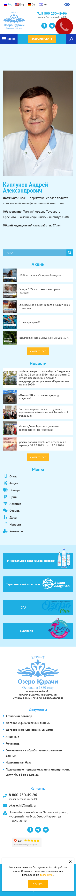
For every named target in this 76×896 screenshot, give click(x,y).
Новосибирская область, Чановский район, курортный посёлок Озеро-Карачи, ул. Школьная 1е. (38, 816)
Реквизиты (13, 743)
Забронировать (42, 39)
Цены (13, 497)
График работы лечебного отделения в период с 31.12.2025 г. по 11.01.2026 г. (42, 443)
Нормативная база (18, 762)
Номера (14, 490)
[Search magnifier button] (69, 252)
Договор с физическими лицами (28, 723)
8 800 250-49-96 (23, 796)
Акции (13, 483)
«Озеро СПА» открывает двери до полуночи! (39, 396)
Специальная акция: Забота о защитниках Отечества (44, 306)
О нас (13, 476)
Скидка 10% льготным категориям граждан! (39, 290)
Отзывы (14, 511)
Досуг (13, 517)
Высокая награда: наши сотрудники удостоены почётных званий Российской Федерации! (43, 412)
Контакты (16, 531)
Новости (15, 524)
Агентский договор (19, 716)
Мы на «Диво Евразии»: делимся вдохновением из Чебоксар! (39, 428)
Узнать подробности (20, 25)
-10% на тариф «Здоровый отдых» (40, 275)
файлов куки (46, 875)
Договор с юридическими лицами (29, 730)
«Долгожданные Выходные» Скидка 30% (44, 337)
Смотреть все (38, 351)
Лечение (15, 504)
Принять (38, 884)
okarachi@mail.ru (22, 805)
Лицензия (12, 737)
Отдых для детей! (29, 322)
